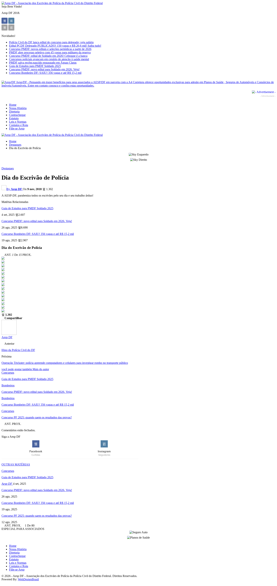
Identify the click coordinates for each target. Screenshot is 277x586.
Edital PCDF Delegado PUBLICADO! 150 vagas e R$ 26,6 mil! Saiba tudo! (55, 45)
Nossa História (18, 108)
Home (12, 104)
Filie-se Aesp (16, 128)
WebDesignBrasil (28, 579)
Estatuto (14, 118)
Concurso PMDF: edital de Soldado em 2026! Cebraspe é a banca (48, 55)
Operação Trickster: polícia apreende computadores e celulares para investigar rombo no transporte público (65, 362)
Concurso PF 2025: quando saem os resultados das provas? (37, 515)
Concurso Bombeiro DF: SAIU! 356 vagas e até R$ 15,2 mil (45, 72)
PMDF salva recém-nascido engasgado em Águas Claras (43, 62)
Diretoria (14, 111)
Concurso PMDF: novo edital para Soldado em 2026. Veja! (44, 69)
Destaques (8, 168)
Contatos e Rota (18, 125)
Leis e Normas (17, 121)
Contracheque (17, 115)
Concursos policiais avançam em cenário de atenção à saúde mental (49, 59)
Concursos (8, 372)
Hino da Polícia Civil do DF (18, 350)
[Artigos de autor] (9, 333)
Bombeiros (8, 385)
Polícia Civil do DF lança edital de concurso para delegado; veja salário (51, 42)
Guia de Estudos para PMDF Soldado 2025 (35, 66)
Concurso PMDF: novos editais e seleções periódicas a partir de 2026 (50, 49)
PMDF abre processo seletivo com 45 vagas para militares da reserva (50, 52)
